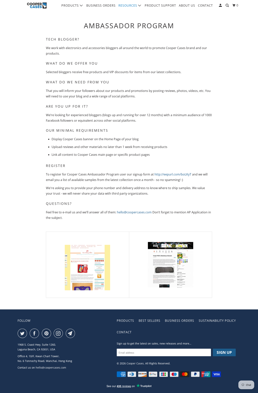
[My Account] (220, 5)
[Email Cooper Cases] (71, 333)
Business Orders (101, 5)
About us (187, 5)
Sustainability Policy (217, 321)
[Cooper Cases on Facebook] (35, 333)
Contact (205, 5)
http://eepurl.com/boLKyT (172, 174)
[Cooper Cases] (37, 5)
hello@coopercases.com (134, 212)
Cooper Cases (135, 363)
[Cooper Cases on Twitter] (23, 333)
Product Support (160, 5)
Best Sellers (149, 321)
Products (70, 5)
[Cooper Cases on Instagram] (59, 333)
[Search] (227, 5)
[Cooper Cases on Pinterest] (47, 333)
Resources (128, 5)
